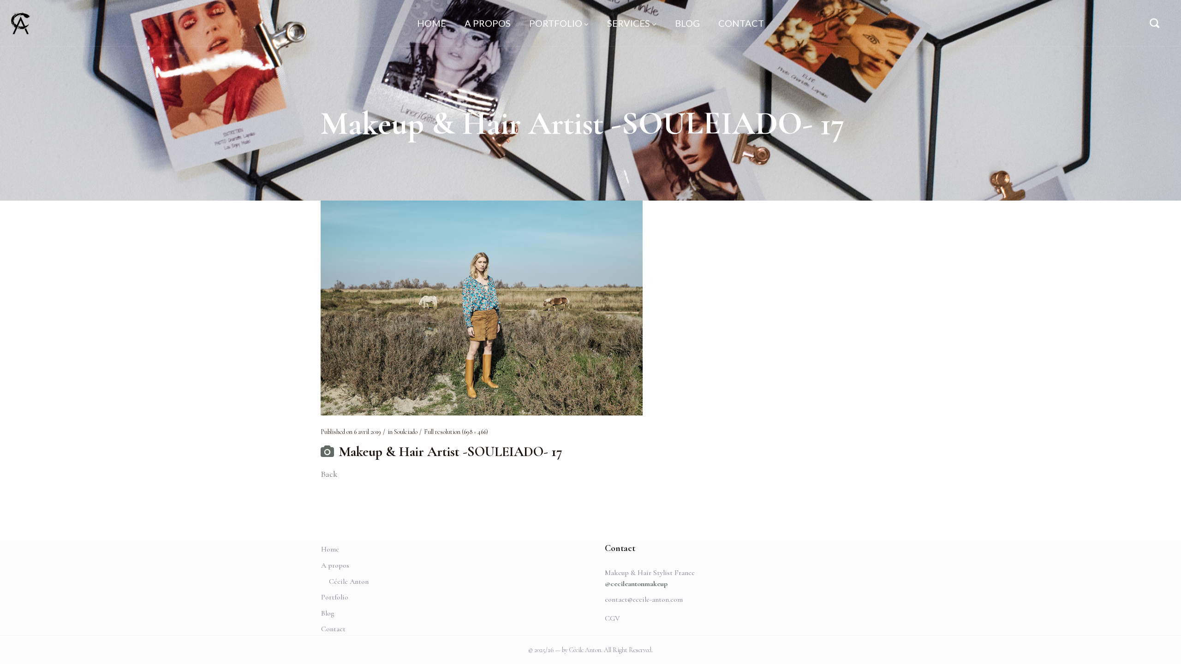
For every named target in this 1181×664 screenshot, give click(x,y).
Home (330, 549)
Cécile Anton (349, 581)
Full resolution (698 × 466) (456, 432)
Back (329, 474)
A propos (335, 565)
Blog (327, 613)
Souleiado (406, 432)
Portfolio (334, 597)
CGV (612, 618)
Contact (333, 629)
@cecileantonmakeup (636, 583)
